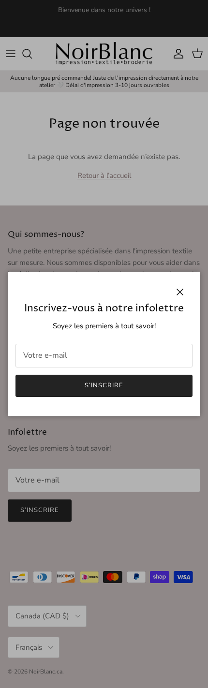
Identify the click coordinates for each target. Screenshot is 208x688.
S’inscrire (104, 385)
